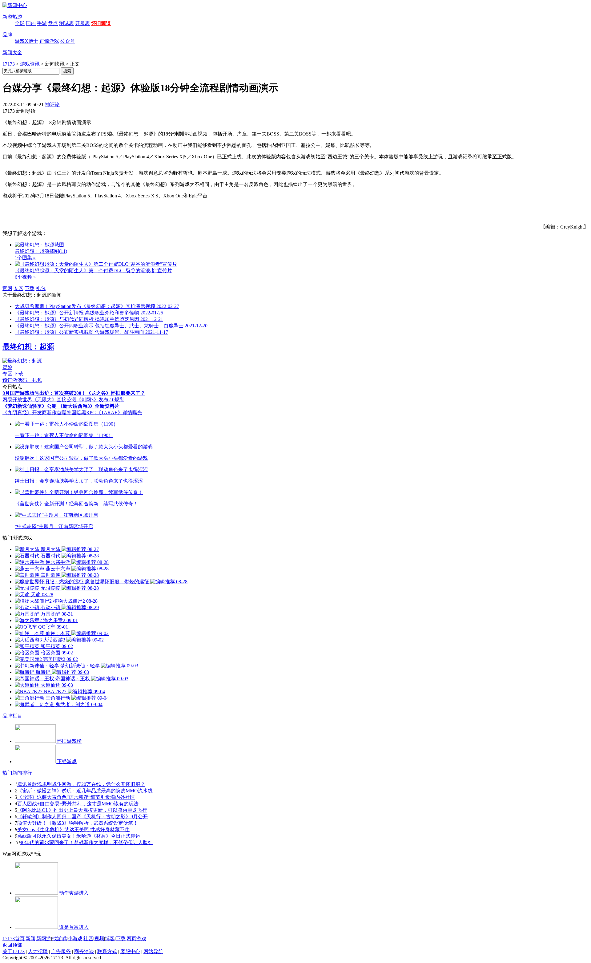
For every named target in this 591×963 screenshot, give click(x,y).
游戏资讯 (30, 64)
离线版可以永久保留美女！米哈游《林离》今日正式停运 (78, 836)
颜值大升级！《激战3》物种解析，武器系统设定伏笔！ (77, 823)
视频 (99, 938)
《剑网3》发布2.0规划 (100, 399)
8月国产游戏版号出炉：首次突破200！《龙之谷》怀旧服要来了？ (73, 393)
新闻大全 (12, 52)
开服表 (82, 23)
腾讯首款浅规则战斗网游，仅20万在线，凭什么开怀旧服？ (81, 784)
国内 (31, 23)
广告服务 (61, 951)
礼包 (41, 288)
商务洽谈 (84, 951)
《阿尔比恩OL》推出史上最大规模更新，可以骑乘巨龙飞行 (82, 810)
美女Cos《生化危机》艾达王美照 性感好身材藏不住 (73, 829)
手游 (42, 23)
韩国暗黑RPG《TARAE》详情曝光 (104, 412)
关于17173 (13, 951)
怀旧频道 (101, 23)
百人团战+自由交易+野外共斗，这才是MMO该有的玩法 (78, 803)
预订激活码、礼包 (22, 380)
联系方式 (107, 951)
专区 (18, 288)
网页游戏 (136, 938)
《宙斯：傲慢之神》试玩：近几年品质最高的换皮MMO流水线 (85, 790)
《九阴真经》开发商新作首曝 (34, 412)
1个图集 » (25, 257)
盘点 (53, 23)
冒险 (7, 367)
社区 (88, 938)
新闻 (30, 938)
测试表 (66, 23)
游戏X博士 (26, 41)
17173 (8, 64)
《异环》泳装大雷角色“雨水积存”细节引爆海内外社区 (76, 797)
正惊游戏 (49, 41)
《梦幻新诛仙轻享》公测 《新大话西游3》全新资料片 (60, 406)
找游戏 (59, 938)
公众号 (67, 41)
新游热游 (12, 16)
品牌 (7, 34)
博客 (110, 938)
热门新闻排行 (17, 772)
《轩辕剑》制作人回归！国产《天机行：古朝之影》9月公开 (82, 816)
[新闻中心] (14, 5)
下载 (29, 288)
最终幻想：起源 (28, 347)
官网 (7, 288)
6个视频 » (25, 277)
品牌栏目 (12, 715)
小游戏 (75, 938)
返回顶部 (12, 945)
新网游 (43, 938)
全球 (20, 23)
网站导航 (153, 951)
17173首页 (13, 938)
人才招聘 (38, 951)
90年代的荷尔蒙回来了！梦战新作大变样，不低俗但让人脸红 (86, 842)
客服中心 (130, 951)
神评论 (52, 104)
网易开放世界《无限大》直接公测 (39, 399)
